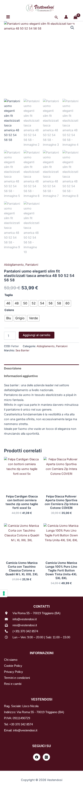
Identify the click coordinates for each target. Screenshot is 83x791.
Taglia (8, 295)
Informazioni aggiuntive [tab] (21, 376)
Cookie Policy (13, 665)
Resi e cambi (12, 683)
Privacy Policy (13, 671)
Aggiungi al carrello (36, 335)
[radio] (8, 303)
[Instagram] (46, 757)
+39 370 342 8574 (21, 724)
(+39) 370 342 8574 (25, 631)
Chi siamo (10, 659)
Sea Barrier (22, 350)
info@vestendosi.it (24, 619)
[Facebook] (36, 757)
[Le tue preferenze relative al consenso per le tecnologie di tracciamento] (4, 593)
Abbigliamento (14, 264)
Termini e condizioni (17, 677)
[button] (56, 17)
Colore (9, 310)
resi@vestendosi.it (24, 625)
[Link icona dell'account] (66, 17)
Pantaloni (31, 264)
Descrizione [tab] (12, 368)
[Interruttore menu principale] (8, 17)
